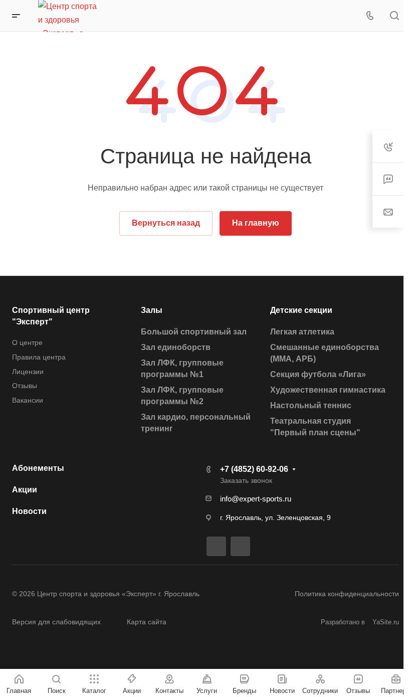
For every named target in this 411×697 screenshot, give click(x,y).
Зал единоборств (176, 347)
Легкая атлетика (302, 331)
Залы (151, 310)
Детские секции (301, 310)
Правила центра (39, 357)
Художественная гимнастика (327, 390)
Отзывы (24, 386)
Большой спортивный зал (194, 331)
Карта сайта (146, 622)
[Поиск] (394, 16)
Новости (29, 511)
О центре (27, 342)
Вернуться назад (166, 223)
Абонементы (38, 468)
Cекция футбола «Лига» (318, 374)
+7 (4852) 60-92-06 (254, 469)
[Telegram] (240, 546)
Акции (24, 489)
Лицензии (28, 372)
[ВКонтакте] (216, 546)
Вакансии (27, 400)
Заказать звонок (246, 480)
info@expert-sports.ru (255, 498)
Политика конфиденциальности (347, 594)
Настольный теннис (310, 405)
